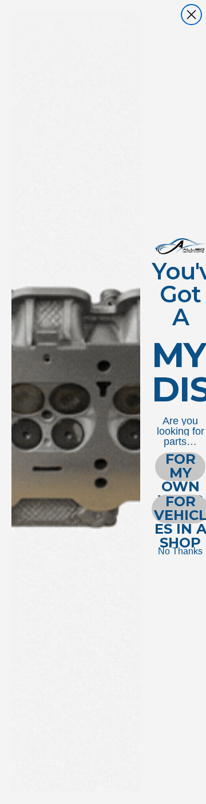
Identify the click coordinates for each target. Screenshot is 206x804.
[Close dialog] (191, 15)
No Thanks (180, 551)
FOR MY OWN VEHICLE (180, 466)
